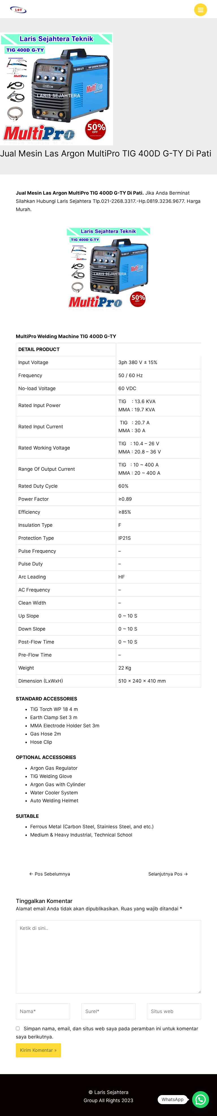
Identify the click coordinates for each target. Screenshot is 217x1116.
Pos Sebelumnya (49, 874)
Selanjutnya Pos (168, 874)
